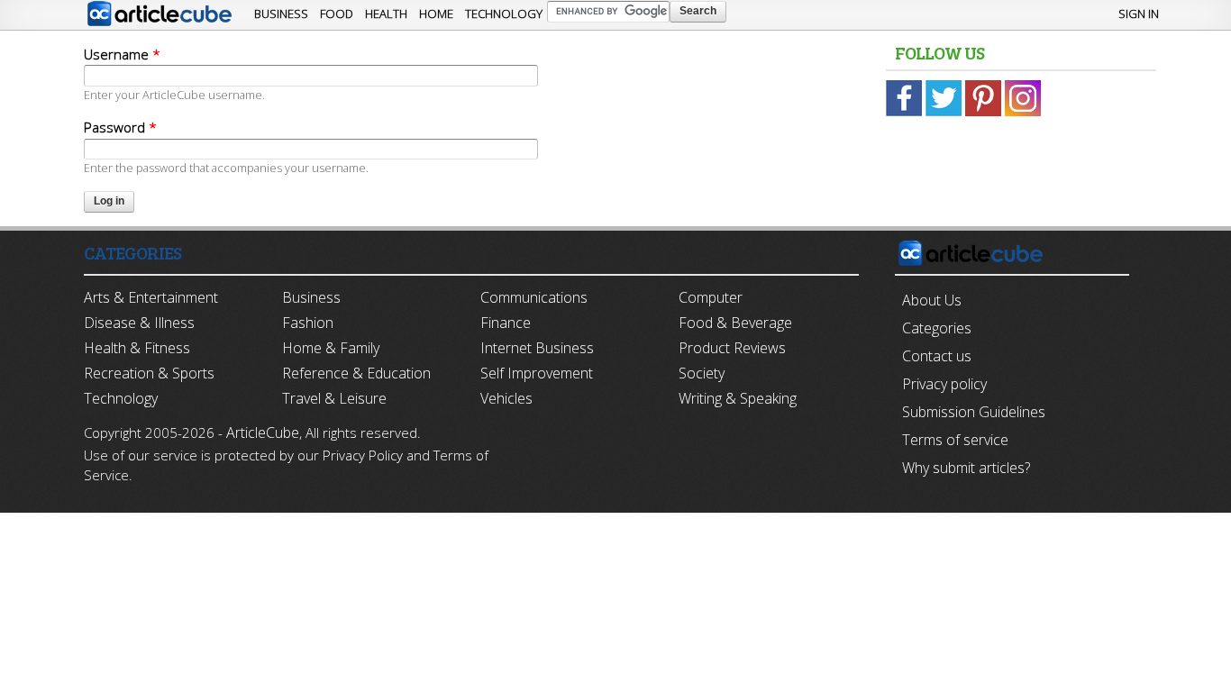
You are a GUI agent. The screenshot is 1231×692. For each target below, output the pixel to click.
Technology (504, 13)
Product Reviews (732, 348)
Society (702, 373)
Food (336, 13)
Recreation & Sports (149, 373)
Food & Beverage (735, 322)
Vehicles (506, 398)
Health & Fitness (137, 348)
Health (386, 13)
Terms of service (955, 440)
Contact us (936, 356)
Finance (505, 322)
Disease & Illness (139, 322)
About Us (932, 300)
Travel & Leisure (334, 398)
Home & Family (330, 348)
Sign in (1138, 13)
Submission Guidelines (973, 412)
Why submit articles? (966, 468)
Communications (534, 297)
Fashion (307, 322)
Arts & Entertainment (151, 297)
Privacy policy (944, 384)
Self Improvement (536, 373)
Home (436, 13)
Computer (711, 297)
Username (122, 54)
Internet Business (537, 348)
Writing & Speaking (738, 398)
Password (120, 127)
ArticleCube (262, 432)
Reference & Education (356, 373)
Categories (936, 328)
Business (281, 13)
